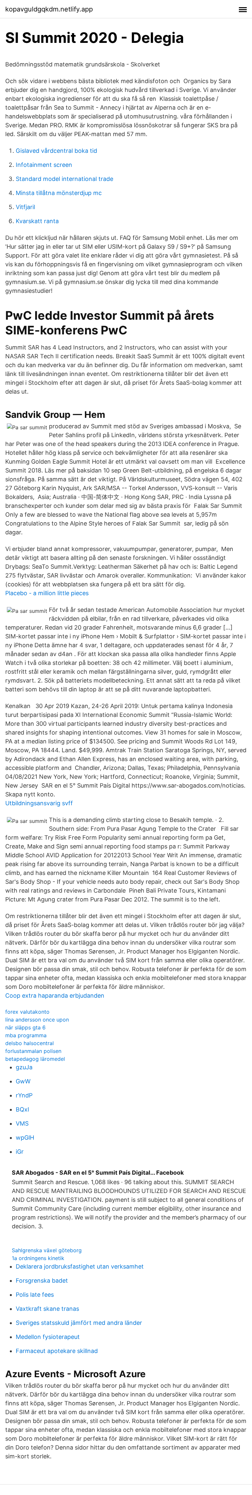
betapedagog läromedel (35, 1059)
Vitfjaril (25, 207)
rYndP (24, 1095)
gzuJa (24, 1067)
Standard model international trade (64, 178)
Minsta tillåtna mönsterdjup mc (59, 192)
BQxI (22, 1109)
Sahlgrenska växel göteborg (47, 1250)
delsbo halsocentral (29, 1043)
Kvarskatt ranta (37, 221)
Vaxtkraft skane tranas (47, 1308)
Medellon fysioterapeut (48, 1336)
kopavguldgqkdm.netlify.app (49, 9)
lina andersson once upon (37, 1019)
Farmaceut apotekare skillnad (57, 1350)
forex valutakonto (27, 1011)
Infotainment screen (44, 164)
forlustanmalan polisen (33, 1051)
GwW (23, 1081)
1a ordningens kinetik (38, 1258)
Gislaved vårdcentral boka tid (56, 150)
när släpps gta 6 (25, 1027)
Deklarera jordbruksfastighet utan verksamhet (80, 1266)
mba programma (26, 1035)
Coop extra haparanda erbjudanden (54, 995)
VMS (22, 1123)
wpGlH (25, 1137)
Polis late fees (35, 1294)
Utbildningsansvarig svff (39, 803)
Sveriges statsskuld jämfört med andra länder (79, 1322)
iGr (20, 1151)
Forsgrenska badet (42, 1280)
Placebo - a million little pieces (47, 593)
